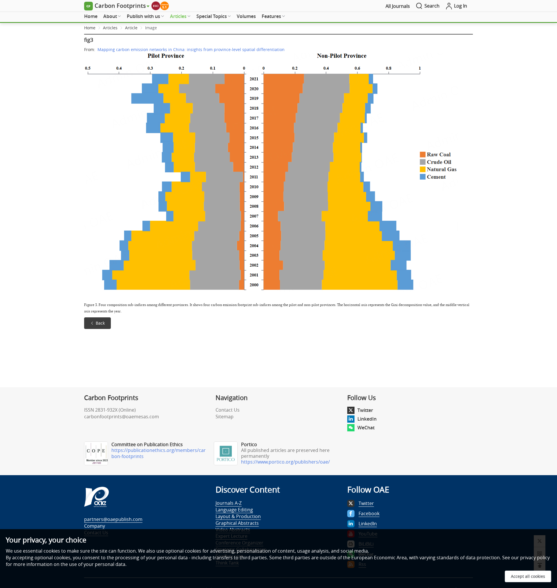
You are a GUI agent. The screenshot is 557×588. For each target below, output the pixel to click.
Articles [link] (110, 27)
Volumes (246, 16)
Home (90, 16)
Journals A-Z (229, 503)
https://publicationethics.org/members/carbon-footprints (158, 453)
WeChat (366, 427)
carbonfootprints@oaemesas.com (121, 416)
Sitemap (225, 416)
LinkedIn (367, 419)
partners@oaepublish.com (113, 519)
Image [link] (151, 27)
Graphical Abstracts (237, 523)
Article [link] (131, 27)
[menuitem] (90, 16)
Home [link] (89, 27)
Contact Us (228, 410)
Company (94, 526)
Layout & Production (238, 516)
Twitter (365, 410)
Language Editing (234, 509)
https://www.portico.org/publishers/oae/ (285, 462)
